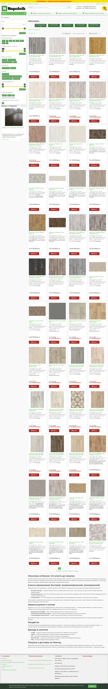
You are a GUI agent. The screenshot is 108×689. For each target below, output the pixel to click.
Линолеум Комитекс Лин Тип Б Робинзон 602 (56, 56)
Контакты (10, 3)
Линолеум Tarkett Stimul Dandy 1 (76, 189)
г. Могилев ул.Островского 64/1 (36, 668)
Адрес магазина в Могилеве (94, 13)
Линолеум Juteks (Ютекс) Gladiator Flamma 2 (37, 498)
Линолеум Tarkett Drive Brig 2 (36, 321)
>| (75, 568)
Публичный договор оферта (9, 669)
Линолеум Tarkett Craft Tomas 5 (76, 498)
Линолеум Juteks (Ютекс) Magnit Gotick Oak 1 (97, 100)
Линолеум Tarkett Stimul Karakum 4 (56, 189)
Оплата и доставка (6, 660)
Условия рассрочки (28, 3)
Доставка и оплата (18, 3)
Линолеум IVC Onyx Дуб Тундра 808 (36, 410)
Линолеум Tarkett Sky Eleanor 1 (55, 144)
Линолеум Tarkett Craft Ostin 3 (96, 498)
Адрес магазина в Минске (42, 13)
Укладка (36, 3)
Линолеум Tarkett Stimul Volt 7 (56, 233)
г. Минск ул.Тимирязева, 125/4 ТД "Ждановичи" (40, 660)
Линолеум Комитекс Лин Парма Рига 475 (97, 56)
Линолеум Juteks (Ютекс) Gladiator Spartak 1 (57, 498)
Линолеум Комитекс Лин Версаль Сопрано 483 (97, 542)
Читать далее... (5, 139)
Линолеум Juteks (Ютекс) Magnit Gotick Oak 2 (37, 144)
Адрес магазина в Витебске (67, 13)
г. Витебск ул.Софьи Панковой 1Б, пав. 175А (39, 664)
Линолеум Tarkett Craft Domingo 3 (76, 542)
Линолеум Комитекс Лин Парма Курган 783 (36, 100)
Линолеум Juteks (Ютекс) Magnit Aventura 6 (77, 100)
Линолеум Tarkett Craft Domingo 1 (56, 542)
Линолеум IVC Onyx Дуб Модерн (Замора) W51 (56, 410)
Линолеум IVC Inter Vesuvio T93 (77, 321)
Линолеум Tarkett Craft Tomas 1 (36, 542)
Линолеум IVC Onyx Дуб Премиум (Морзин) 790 (36, 454)
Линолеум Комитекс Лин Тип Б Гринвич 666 (36, 56)
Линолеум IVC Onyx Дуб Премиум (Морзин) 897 (76, 365)
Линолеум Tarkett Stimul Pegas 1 (96, 189)
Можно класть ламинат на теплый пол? (13, 127)
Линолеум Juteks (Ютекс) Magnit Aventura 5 (57, 100)
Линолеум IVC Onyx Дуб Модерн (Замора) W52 (96, 365)
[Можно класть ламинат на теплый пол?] (14, 117)
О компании (4, 3)
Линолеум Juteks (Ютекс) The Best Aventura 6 (77, 233)
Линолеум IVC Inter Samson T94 (57, 321)
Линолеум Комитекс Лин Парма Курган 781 (77, 56)
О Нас (3, 668)
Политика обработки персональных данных (13, 662)
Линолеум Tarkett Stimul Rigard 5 (96, 144)
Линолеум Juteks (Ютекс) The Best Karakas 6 (37, 277)
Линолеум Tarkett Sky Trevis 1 (75, 144)
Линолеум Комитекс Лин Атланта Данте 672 (77, 277)
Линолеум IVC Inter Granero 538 (95, 321)
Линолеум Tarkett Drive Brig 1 (96, 277)
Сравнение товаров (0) (34, 29)
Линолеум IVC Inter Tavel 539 (56, 365)
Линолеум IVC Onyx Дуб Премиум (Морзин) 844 (96, 410)
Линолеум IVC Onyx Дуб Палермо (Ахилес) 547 (76, 410)
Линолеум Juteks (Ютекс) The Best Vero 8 (97, 233)
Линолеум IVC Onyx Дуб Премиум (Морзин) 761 (56, 454)
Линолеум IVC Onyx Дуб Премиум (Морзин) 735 (76, 454)
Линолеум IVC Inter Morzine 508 (35, 365)
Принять (92, 686)
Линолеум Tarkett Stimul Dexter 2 (36, 233)
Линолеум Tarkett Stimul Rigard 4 (36, 189)
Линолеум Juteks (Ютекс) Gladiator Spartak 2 (97, 454)
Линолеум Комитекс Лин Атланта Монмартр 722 (56, 277)
